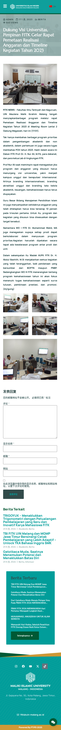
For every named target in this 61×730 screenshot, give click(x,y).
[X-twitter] (38, 666)
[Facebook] (23, 666)
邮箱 (6, 456)
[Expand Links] (53, 722)
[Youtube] (30, 666)
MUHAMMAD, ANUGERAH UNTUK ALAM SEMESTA (30, 617)
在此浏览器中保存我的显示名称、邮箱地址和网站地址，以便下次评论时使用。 (30, 485)
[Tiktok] (45, 666)
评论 (6, 403)
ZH (54, 6)
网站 (5, 468)
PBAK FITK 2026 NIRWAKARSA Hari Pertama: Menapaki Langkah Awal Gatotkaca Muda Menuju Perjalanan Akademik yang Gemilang (28, 609)
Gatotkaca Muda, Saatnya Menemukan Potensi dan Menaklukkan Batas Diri (23, 555)
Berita (42, 19)
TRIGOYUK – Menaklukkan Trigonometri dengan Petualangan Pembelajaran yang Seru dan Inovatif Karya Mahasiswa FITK (29, 520)
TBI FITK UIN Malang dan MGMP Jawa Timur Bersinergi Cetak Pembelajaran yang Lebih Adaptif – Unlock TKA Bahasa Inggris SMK (29, 538)
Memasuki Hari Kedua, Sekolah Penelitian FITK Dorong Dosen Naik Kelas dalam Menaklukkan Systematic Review (30, 625)
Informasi (29, 562)
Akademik (23, 529)
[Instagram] (16, 666)
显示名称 (8, 443)
